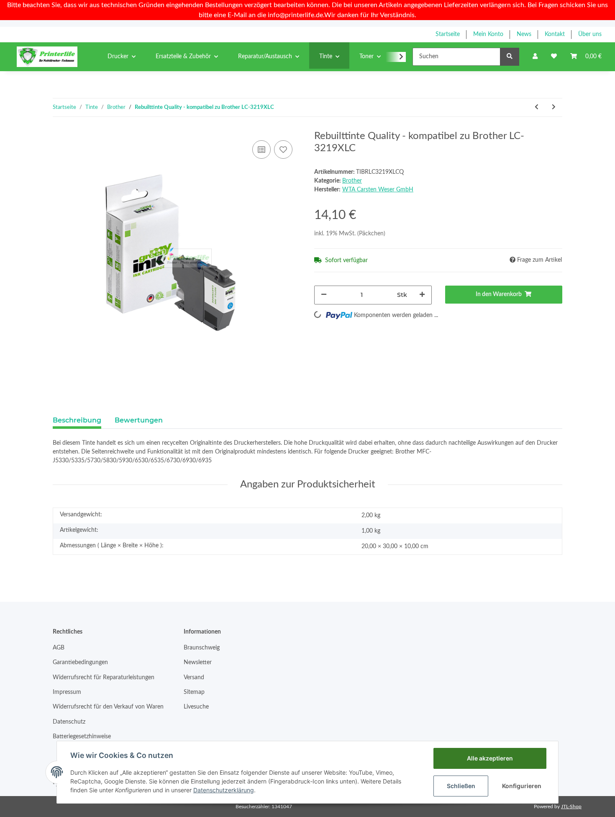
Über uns (590, 34)
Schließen (461, 785)
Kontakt (555, 34)
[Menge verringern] (324, 295)
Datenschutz (69, 722)
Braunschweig (202, 648)
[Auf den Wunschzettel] (283, 149)
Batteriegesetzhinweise (82, 737)
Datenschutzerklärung (223, 790)
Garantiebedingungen (80, 662)
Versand (194, 677)
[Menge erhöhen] (422, 295)
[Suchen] (509, 57)
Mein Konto (488, 34)
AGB (58, 648)
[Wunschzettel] (554, 56)
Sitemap (194, 692)
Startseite (448, 34)
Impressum (67, 692)
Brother (352, 181)
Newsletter (198, 662)
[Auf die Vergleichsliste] (261, 149)
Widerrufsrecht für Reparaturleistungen (103, 677)
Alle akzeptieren (490, 758)
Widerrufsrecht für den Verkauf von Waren (108, 707)
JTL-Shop (571, 806)
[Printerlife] (47, 56)
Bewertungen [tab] (139, 420)
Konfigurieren (521, 785)
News (524, 34)
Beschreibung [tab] (77, 420)
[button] (535, 56)
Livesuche (196, 707)
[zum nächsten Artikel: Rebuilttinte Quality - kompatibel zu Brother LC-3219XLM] (553, 107)
